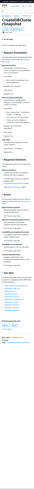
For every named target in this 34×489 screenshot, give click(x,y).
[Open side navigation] (3, 11)
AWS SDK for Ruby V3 (12, 310)
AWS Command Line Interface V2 (16, 286)
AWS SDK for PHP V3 (12, 305)
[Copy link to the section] (2, 53)
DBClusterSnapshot (14, 187)
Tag (15, 148)
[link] (26, 16)
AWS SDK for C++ (11, 291)
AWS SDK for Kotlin (11, 302)
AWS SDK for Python (12, 308)
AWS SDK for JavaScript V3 (14, 299)
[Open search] (30, 6)
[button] (7, 39)
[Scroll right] (26, 6)
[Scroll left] (9, 6)
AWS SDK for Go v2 (11, 294)
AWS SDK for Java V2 (12, 297)
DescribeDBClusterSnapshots (14, 183)
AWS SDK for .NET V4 (12, 288)
